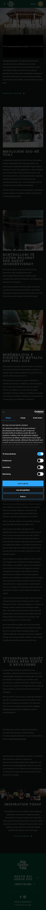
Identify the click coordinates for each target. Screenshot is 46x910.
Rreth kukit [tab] (37, 418)
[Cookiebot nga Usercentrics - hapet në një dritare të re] (34, 412)
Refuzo (23, 496)
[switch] (40, 460)
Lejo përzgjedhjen (23, 490)
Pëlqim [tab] (8, 418)
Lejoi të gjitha (23, 483)
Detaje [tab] (23, 418)
